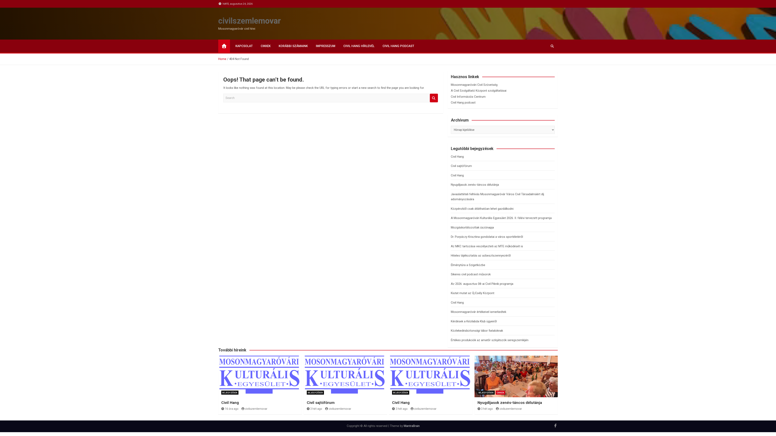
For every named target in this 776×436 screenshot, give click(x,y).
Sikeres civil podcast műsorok (471, 274)
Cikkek (266, 46)
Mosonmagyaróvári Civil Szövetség (474, 85)
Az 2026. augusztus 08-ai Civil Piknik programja (482, 284)
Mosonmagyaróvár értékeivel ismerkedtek (478, 312)
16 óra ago (231, 408)
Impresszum (325, 46)
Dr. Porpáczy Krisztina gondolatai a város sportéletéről (487, 237)
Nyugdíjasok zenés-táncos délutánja (475, 185)
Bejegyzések (229, 392)
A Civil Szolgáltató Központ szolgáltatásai (478, 90)
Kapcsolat (244, 46)
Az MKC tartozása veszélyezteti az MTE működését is (487, 246)
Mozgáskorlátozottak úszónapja (472, 227)
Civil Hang (457, 156)
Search (434, 98)
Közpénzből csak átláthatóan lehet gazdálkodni (482, 209)
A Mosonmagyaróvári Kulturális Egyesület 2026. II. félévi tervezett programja (501, 218)
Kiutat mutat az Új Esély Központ (472, 293)
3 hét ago (316, 408)
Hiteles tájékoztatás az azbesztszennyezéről (481, 255)
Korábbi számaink (293, 46)
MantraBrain (412, 426)
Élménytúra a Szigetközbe (468, 265)
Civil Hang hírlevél (358, 46)
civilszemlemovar (249, 21)
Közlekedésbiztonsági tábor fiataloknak (477, 330)
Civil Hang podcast (398, 46)
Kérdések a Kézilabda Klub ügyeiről (474, 321)
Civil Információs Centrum (468, 97)
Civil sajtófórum (461, 166)
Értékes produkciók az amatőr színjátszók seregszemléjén (489, 340)
